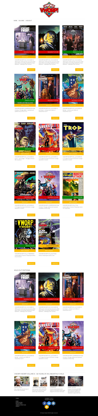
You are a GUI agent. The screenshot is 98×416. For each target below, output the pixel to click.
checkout (29, 20)
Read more (31, 69)
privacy (17, 406)
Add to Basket (73, 57)
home (15, 20)
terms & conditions (21, 405)
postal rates (19, 403)
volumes (21, 20)
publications (19, 402)
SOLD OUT (25, 57)
